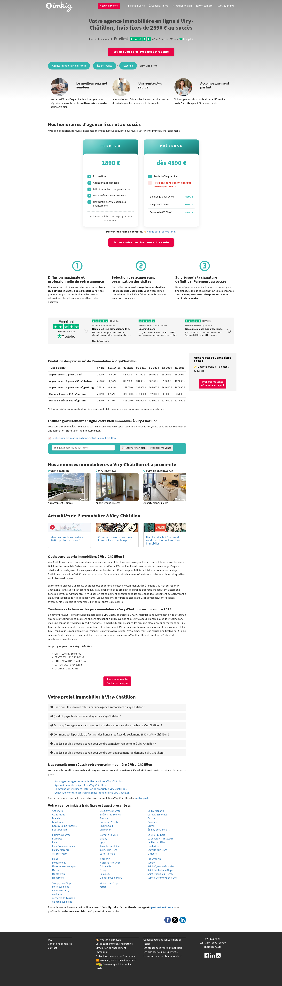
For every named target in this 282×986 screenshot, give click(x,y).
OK (129, 56)
